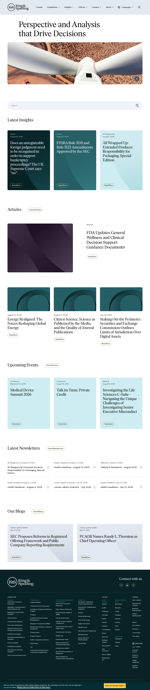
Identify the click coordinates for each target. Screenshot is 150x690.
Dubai (117, 611)
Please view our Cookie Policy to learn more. (33, 687)
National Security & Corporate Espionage (63, 643)
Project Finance (35, 636)
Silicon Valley (106, 654)
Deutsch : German (135, 656)
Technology (82, 643)
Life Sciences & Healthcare (87, 631)
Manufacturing (83, 634)
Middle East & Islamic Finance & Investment (41, 628)
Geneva (117, 618)
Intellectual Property (14, 634)
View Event (16, 424)
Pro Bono (135, 629)
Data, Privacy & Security (64, 609)
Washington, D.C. (106, 659)
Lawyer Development (136, 614)
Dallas (104, 618)
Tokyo (117, 646)
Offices (104, 597)
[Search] (137, 105)
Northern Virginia (105, 641)
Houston (104, 626)
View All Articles (35, 210)
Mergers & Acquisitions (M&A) (40, 623)
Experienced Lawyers (136, 604)
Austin (104, 608)
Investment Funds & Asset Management (39, 619)
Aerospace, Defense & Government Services (85, 603)
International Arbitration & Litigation (16, 638)
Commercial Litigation (15, 621)
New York (105, 637)
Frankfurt (118, 615)
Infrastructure (82, 627)
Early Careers (136, 600)
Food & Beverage (84, 620)
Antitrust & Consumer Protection (15, 603)
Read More (16, 185)
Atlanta (104, 604)
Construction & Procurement (39, 606)
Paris (116, 626)
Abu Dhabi (118, 604)
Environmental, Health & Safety (64, 613)
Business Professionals (136, 609)
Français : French (135, 651)
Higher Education (84, 623)
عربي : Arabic (136, 647)
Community (136, 632)
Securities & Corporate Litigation (15, 651)
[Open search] (139, 7)
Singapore (118, 639)
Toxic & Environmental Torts (17, 655)
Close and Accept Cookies (114, 685)
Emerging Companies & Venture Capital (41, 610)
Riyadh (117, 629)
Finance (33, 615)
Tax (31, 647)
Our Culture (136, 625)
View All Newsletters (55, 449)
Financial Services (84, 616)
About (134, 622)
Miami (104, 633)
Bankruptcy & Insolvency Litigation (16, 613)
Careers (135, 597)
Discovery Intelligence (15, 625)
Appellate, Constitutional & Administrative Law (16, 608)
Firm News (135, 636)
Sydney (117, 642)
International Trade (62, 639)
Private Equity (34, 632)
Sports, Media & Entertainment (83, 639)
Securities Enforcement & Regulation (64, 652)
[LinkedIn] (127, 585)
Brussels (118, 608)
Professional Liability (14, 646)
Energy (80, 613)
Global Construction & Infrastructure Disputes (15, 629)
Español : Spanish (135, 666)
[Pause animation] (137, 79)
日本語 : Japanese (135, 661)
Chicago (105, 615)
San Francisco (105, 650)
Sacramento (106, 646)
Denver (104, 622)
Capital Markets (35, 602)
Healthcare (59, 636)
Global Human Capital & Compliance (64, 622)
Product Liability (13, 643)
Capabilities (12, 597)
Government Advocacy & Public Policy (64, 627)
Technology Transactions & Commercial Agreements (39, 651)
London (117, 622)
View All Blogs (38, 512)
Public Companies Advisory (39, 640)
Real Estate (34, 643)
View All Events (52, 365)
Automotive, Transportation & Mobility (87, 608)
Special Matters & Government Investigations (65, 657)
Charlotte (105, 611)
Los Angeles (106, 629)
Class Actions (12, 618)
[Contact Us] (121, 585)
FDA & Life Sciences (62, 618)
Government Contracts (63, 632)
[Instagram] (133, 585)
